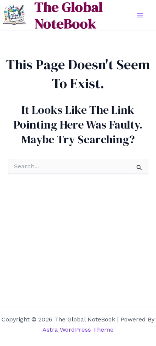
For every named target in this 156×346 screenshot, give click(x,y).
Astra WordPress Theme (78, 329)
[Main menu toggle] (140, 15)
